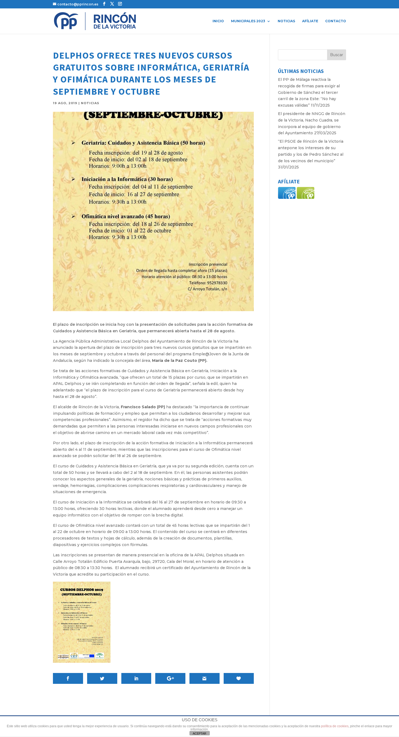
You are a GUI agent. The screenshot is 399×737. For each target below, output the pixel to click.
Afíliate (310, 21)
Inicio (218, 21)
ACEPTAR (199, 733)
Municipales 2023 (248, 21)
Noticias (286, 21)
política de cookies (335, 726)
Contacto (335, 21)
